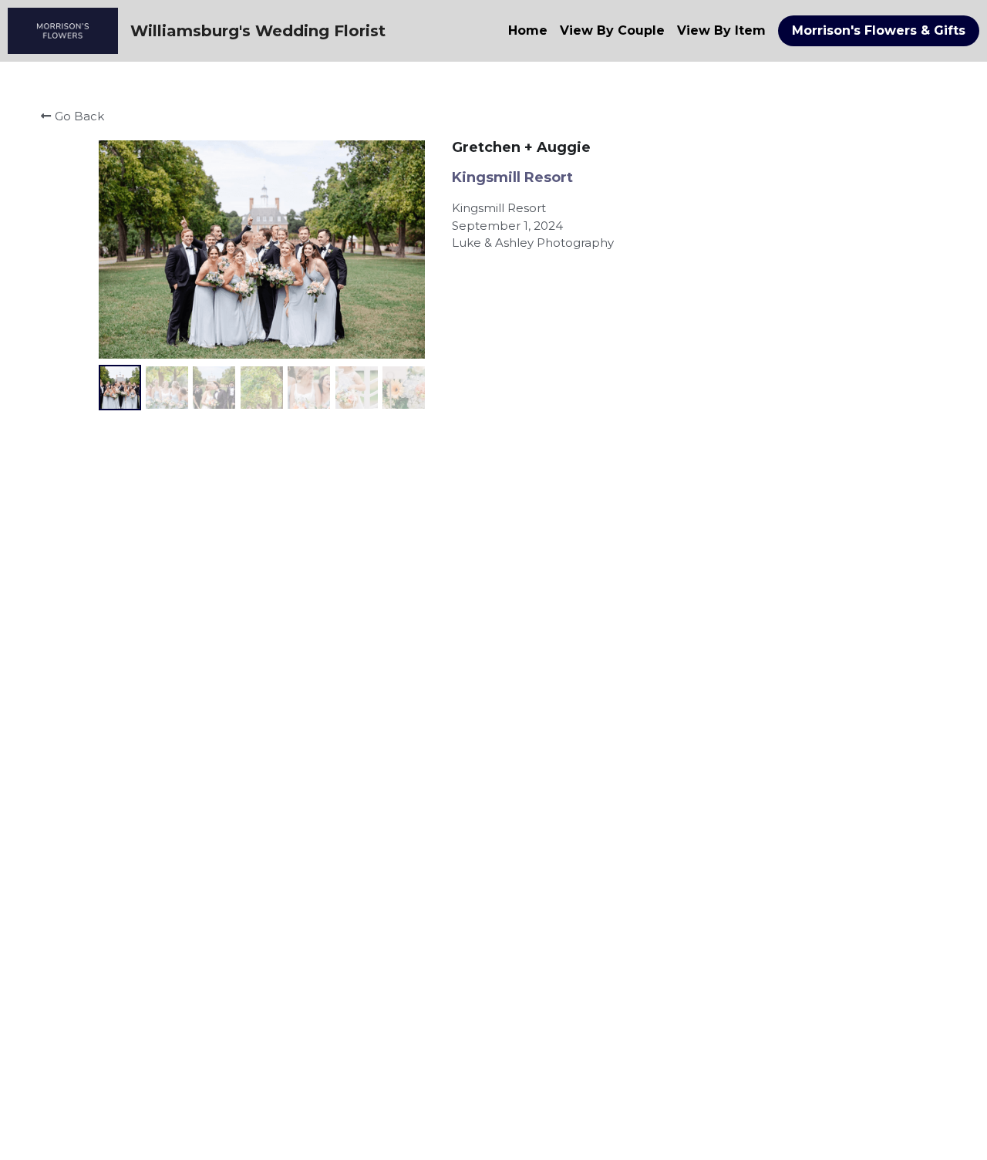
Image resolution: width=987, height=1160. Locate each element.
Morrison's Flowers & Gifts (878, 30)
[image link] (63, 29)
